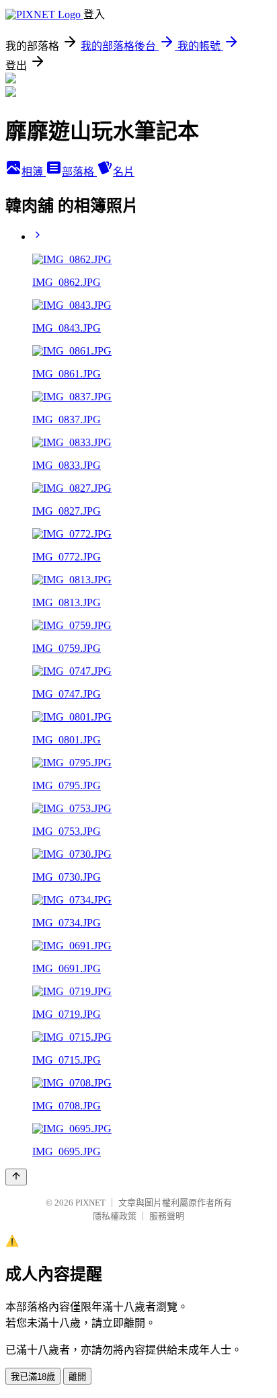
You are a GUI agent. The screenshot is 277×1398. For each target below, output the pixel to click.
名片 (123, 172)
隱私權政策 (114, 1216)
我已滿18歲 (33, 1377)
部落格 (79, 172)
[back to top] (16, 1177)
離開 (77, 1377)
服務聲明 (166, 1216)
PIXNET (90, 1203)
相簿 (34, 172)
